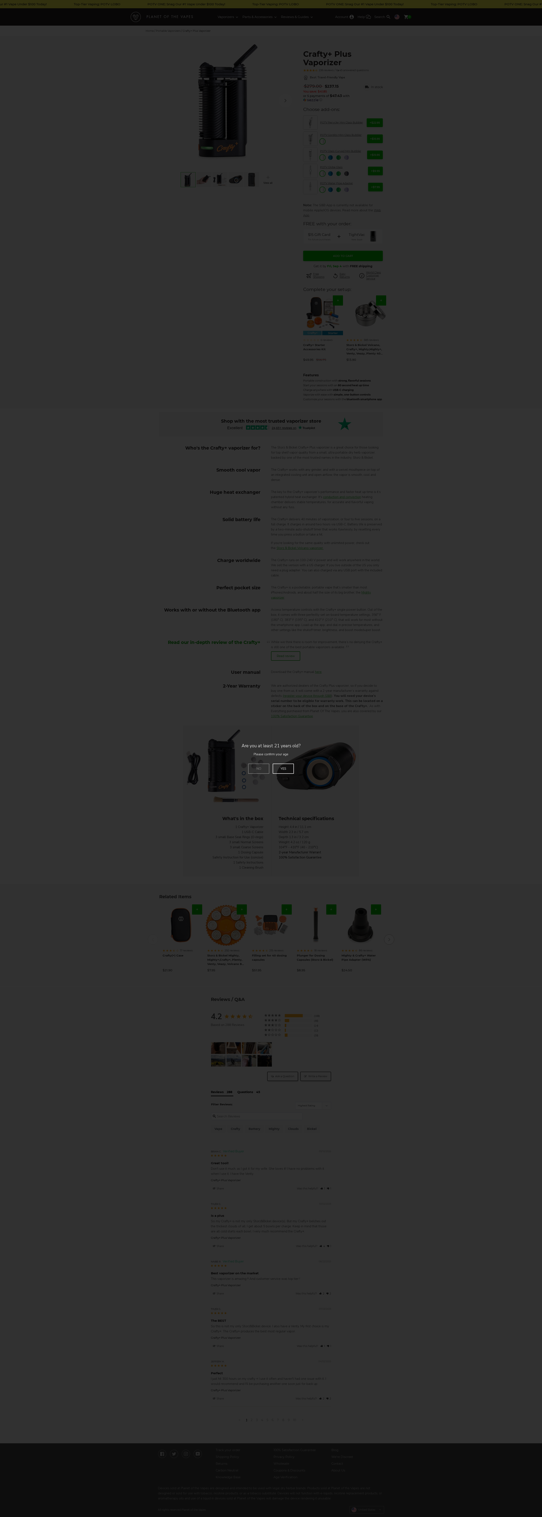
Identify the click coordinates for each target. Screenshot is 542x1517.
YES (283, 769)
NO (258, 769)
